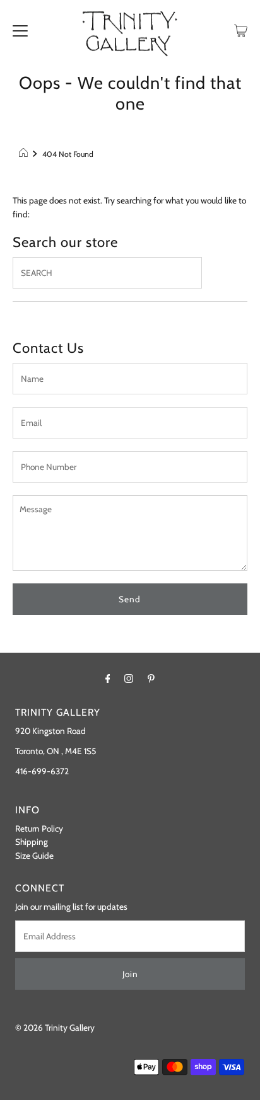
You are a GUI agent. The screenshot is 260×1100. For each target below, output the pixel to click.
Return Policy (39, 828)
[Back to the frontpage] (25, 154)
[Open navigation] (20, 29)
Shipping (31, 842)
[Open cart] (241, 29)
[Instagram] (128, 678)
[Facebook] (107, 678)
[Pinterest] (151, 678)
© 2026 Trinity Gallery (55, 1028)
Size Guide (34, 856)
